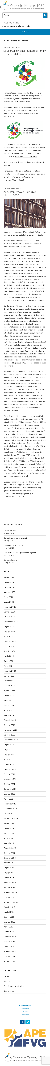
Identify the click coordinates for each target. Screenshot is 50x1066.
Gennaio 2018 (9, 942)
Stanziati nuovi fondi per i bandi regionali (20, 553)
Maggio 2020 (9, 833)
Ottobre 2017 (9, 956)
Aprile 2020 (8, 838)
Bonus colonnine (10, 560)
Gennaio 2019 (9, 887)
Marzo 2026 (9, 602)
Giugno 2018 (9, 917)
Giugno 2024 (9, 661)
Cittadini (7, 976)
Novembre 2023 (10, 681)
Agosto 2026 (9, 577)
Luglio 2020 (9, 828)
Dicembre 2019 (10, 858)
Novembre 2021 (10, 779)
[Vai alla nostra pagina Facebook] (22, 1022)
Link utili (25, 1012)
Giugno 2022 (9, 750)
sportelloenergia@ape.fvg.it (16, 26)
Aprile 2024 (8, 666)
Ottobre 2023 (9, 686)
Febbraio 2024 (10, 671)
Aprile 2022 (8, 759)
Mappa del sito (25, 1006)
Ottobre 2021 (9, 784)
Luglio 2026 (9, 582)
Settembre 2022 (11, 740)
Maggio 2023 (9, 705)
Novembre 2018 (10, 892)
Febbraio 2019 (10, 882)
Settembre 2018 (11, 902)
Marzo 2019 (9, 878)
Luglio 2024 (9, 656)
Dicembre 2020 (10, 809)
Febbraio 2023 (10, 720)
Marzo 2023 (9, 715)
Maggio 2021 (9, 794)
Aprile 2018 (8, 927)
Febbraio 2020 (10, 848)
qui (9, 165)
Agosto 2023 (9, 691)
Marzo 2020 (9, 843)
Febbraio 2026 (10, 607)
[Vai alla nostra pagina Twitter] (27, 1022)
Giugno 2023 (9, 700)
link (18, 174)
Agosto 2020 (9, 823)
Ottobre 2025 (9, 617)
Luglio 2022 (9, 745)
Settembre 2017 (10, 961)
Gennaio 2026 (9, 612)
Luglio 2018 (9, 912)
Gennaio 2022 (9, 774)
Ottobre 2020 (9, 814)
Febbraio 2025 (10, 641)
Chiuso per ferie (10, 531)
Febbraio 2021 (10, 804)
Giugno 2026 (9, 587)
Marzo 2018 (9, 932)
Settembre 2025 (11, 622)
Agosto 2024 (9, 651)
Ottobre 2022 (9, 735)
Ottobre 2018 (9, 897)
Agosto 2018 (9, 907)
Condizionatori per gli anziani (15, 538)
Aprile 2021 (8, 799)
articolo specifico (23, 102)
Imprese (7, 981)
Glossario (25, 1009)
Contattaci (25, 1015)
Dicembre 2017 (10, 947)
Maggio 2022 (9, 755)
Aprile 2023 (8, 710)
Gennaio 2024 (9, 676)
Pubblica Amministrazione (14, 986)
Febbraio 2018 (10, 937)
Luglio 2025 (9, 627)
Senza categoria (10, 991)
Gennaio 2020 (9, 853)
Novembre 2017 (10, 951)
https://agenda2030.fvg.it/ (26, 157)
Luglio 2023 (9, 695)
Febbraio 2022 (10, 769)
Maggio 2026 (9, 592)
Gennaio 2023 (9, 725)
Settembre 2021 (10, 789)
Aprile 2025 (8, 636)
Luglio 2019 (9, 868)
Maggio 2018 (9, 922)
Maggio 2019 (9, 873)
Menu (26, 32)
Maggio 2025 (9, 632)
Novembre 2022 (10, 730)
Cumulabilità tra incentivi (13, 545)
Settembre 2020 (11, 818)
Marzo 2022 (9, 764)
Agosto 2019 (9, 863)
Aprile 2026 (8, 597)
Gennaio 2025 (9, 646)
